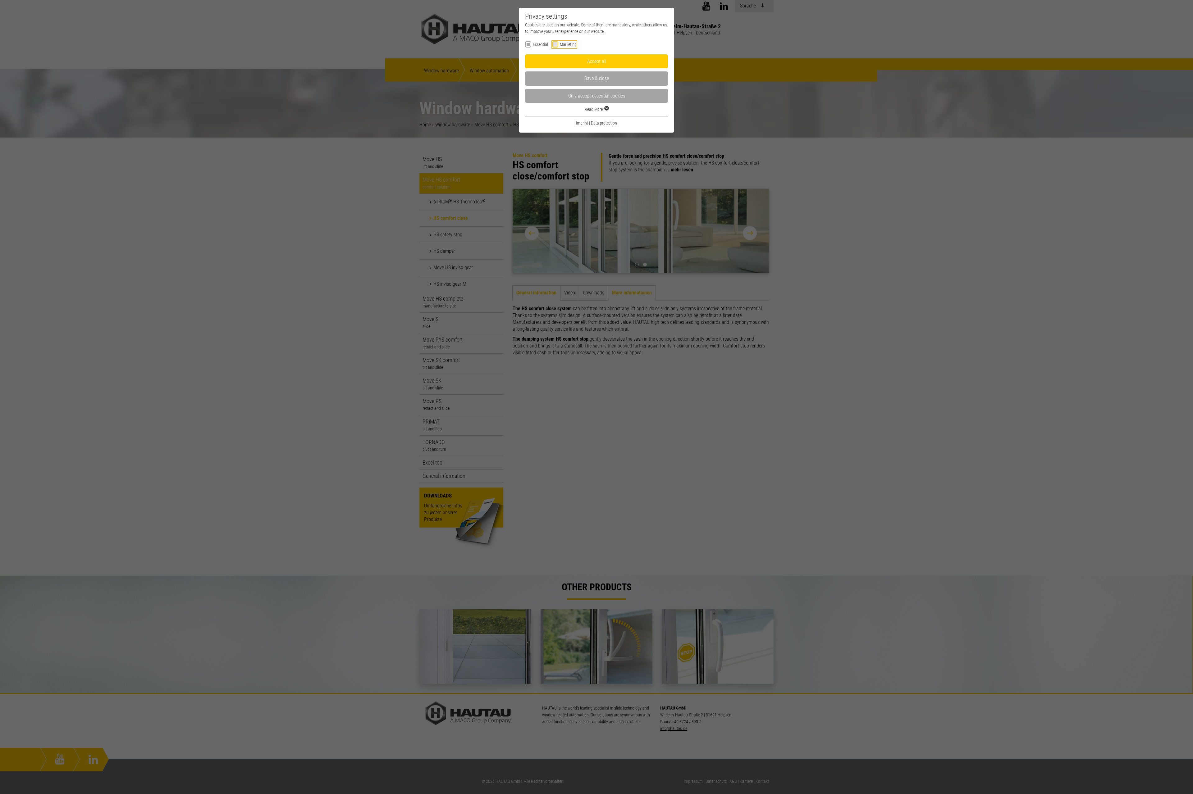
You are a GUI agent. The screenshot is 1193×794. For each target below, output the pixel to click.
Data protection (604, 122)
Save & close (596, 78)
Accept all (596, 61)
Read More (594, 109)
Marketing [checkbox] (568, 44)
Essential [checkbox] (540, 44)
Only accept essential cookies (596, 96)
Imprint (582, 122)
